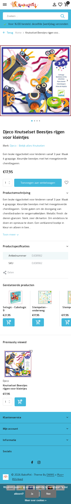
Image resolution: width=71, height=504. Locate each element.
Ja (32, 493)
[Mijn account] (54, 5)
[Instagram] (39, 463)
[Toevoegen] (9, 322)
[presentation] (4, 80)
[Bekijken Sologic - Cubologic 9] (15, 298)
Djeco (13, 145)
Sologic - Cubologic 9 (14, 309)
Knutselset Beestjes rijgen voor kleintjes (15, 387)
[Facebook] (32, 463)
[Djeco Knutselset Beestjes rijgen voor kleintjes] (18, 364)
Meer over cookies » (35, 500)
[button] (31, 120)
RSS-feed (17, 479)
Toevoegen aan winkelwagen (38, 182)
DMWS (50, 474)
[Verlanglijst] (60, 4)
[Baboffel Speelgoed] (24, 4)
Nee (48, 493)
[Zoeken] (62, 16)
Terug (9, 32)
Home (18, 32)
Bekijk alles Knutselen (32, 145)
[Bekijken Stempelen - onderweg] (44, 298)
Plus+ (60, 474)
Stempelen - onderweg (39, 309)
